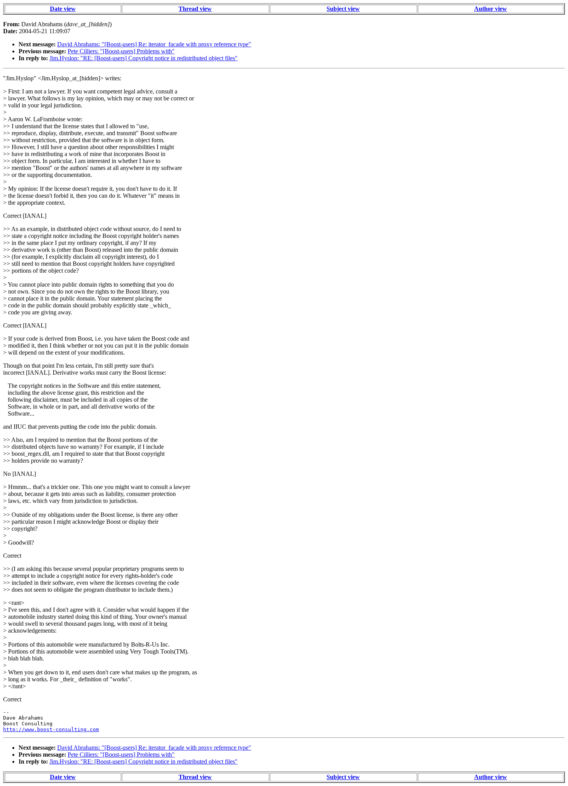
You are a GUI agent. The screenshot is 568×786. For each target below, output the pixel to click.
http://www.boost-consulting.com (51, 729)
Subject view (343, 8)
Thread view (195, 8)
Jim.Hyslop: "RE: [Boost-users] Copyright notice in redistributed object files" (143, 58)
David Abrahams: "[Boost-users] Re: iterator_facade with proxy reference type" (154, 44)
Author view (490, 8)
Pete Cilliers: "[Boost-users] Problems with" (121, 51)
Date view (63, 8)
